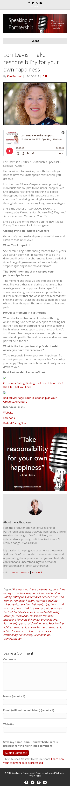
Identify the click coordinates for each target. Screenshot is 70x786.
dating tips (19, 597)
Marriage (8, 616)
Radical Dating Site (14, 423)
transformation (12, 638)
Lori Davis (20, 612)
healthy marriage (36, 600)
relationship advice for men (29, 627)
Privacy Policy (35, 775)
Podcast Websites (55, 773)
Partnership (10, 623)
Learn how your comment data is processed (33, 761)
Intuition (50, 608)
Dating (7, 597)
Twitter (14, 572)
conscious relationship (46, 593)
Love (30, 612)
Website (8, 412)
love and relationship (47, 612)
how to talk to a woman (29, 608)
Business (18, 589)
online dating (49, 619)
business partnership (38, 589)
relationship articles (38, 631)
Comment (9, 659)
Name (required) (14, 696)
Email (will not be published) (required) (28, 710)
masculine (22, 616)
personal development (33, 623)
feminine (19, 600)
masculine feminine (41, 616)
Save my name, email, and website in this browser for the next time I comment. (30, 744)
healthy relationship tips (34, 604)
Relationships (41, 635)
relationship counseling (17, 635)
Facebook (9, 418)
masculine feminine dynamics (21, 619)
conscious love (21, 593)
